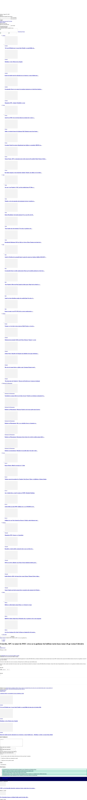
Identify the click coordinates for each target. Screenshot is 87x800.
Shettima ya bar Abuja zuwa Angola (13, 61)
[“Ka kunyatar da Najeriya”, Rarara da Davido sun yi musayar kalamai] (11, 377)
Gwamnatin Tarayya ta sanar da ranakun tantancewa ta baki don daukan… (23, 89)
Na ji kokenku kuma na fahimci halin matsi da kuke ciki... (14, 797)
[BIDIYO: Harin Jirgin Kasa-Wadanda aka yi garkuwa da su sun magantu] (11, 615)
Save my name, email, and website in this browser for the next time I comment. (16, 756)
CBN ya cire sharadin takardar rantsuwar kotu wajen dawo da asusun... (17, 788)
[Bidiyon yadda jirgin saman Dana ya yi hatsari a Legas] (11, 601)
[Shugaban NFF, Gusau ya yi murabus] (11, 531)
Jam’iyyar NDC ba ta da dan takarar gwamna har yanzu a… (20, 117)
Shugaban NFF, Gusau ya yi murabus (14, 535)
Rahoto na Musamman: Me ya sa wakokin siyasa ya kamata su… (21, 423)
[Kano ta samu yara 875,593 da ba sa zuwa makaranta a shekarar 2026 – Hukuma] (11, 307)
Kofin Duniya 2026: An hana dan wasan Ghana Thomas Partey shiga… (22, 576)
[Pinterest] (10, 652)
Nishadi (3, 313)
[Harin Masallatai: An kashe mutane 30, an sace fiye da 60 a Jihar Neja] (11, 211)
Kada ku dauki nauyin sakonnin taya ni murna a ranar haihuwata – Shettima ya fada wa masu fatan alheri (26, 734)
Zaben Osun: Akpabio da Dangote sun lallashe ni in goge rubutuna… (22, 353)
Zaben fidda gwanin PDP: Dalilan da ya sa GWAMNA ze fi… (20, 506)
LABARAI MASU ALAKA (5, 693)
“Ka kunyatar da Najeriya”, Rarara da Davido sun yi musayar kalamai (22, 381)
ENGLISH (4, 634)
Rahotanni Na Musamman (7, 383)
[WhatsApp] (15, 652)
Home (1, 637)
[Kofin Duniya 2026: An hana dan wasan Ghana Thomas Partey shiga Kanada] (11, 572)
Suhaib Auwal (2, 647)
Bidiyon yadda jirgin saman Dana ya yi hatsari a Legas (18, 604)
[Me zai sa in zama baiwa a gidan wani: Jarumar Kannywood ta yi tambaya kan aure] (11, 363)
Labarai (3, 35)
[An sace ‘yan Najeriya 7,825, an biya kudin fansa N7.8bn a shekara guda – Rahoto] (11, 183)
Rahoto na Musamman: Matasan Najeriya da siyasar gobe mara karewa (22, 409)
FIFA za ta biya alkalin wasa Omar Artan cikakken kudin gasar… (21, 562)
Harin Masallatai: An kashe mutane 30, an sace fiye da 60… (19, 214)
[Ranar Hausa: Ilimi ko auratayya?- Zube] (11, 462)
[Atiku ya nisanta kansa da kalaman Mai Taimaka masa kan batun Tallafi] (11, 128)
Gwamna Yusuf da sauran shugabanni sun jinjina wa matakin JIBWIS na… (23, 145)
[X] (6, 652)
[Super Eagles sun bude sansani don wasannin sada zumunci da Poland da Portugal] (11, 586)
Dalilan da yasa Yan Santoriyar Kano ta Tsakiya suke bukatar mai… (21, 520)
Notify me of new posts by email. (7, 760)
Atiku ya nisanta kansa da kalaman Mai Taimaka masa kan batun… (21, 131)
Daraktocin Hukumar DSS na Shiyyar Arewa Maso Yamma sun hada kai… (23, 242)
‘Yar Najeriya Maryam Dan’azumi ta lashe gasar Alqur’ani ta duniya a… (23, 284)
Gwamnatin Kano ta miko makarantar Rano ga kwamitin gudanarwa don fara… (25, 270)
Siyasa (3, 105)
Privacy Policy (2, 22)
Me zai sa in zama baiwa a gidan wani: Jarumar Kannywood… (20, 367)
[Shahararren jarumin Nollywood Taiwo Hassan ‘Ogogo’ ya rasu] (11, 336)
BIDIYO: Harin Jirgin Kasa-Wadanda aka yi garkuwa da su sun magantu (23, 618)
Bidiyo (3, 592)
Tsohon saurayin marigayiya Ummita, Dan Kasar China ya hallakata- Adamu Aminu (25, 479)
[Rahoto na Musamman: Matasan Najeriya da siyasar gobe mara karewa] (11, 406)
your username (13, 17)
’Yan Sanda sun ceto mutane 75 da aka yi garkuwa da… (18, 228)
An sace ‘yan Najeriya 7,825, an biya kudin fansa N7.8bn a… (20, 187)
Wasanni (4, 522)
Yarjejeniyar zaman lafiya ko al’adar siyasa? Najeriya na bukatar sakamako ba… (25, 395)
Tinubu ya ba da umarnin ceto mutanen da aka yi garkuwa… (20, 201)
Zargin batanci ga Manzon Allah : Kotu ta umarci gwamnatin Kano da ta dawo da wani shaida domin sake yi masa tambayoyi (29, 687)
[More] (19, 651)
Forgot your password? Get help (6, 21)
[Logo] (4, 33)
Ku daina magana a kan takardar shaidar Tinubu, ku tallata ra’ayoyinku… (23, 172)
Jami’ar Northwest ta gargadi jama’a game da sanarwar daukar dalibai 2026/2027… (25, 257)
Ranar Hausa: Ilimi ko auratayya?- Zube (15, 465)
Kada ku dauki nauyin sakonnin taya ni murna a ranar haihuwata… (22, 75)
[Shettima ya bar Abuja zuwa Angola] (11, 58)
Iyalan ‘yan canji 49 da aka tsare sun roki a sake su (15, 688)
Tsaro (3, 174)
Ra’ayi (3, 452)
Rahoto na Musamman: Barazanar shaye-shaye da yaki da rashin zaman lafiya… (25, 437)
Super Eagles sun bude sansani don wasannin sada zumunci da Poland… (22, 590)
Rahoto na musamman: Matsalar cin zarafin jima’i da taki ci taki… (21, 450)
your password (13, 18)
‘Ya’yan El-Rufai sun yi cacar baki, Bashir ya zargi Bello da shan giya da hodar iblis (20, 707)
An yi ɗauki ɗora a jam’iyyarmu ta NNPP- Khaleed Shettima (20, 493)
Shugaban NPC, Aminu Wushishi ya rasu (15, 103)
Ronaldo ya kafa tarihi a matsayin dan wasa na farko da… (19, 548)
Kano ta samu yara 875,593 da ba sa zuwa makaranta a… (19, 311)
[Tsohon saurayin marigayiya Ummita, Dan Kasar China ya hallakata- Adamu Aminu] (11, 475)
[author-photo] (3, 690)
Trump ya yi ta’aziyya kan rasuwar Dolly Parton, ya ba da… (20, 326)
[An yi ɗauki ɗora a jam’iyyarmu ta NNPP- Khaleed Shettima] (11, 489)
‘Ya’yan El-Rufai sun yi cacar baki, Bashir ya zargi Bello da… (20, 48)
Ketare (6, 323)
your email (13, 25)
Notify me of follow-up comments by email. (9, 758)
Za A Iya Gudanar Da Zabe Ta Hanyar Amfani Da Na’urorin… (20, 632)
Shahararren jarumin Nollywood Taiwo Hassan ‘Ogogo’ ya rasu (20, 339)
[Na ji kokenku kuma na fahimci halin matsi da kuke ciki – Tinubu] (3, 794)
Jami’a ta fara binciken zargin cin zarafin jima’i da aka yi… (19, 298)
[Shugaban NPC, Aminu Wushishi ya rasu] (11, 99)
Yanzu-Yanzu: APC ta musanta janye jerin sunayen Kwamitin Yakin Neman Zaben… (25, 158)
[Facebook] (2, 652)
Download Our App (6, 777)
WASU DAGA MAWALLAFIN (17, 693)
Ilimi (3, 244)
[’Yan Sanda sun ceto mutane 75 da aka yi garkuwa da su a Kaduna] (11, 225)
